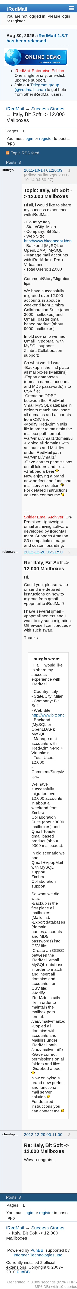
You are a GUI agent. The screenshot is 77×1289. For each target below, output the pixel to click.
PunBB (36, 1250)
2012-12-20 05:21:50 (43, 552)
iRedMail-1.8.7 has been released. (37, 38)
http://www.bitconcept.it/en (48, 241)
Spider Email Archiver (43, 517)
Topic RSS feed (25, 153)
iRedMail (17, 9)
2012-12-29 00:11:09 (43, 1134)
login (29, 138)
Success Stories (47, 108)
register (46, 138)
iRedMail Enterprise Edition (39, 70)
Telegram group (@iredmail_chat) (37, 87)
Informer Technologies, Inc (38, 1255)
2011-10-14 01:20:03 (43, 170)
